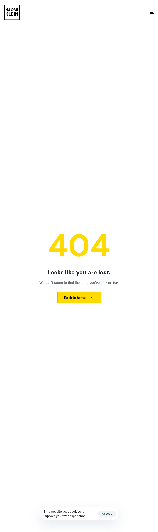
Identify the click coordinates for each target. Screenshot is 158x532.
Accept (107, 514)
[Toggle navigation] (129, 12)
